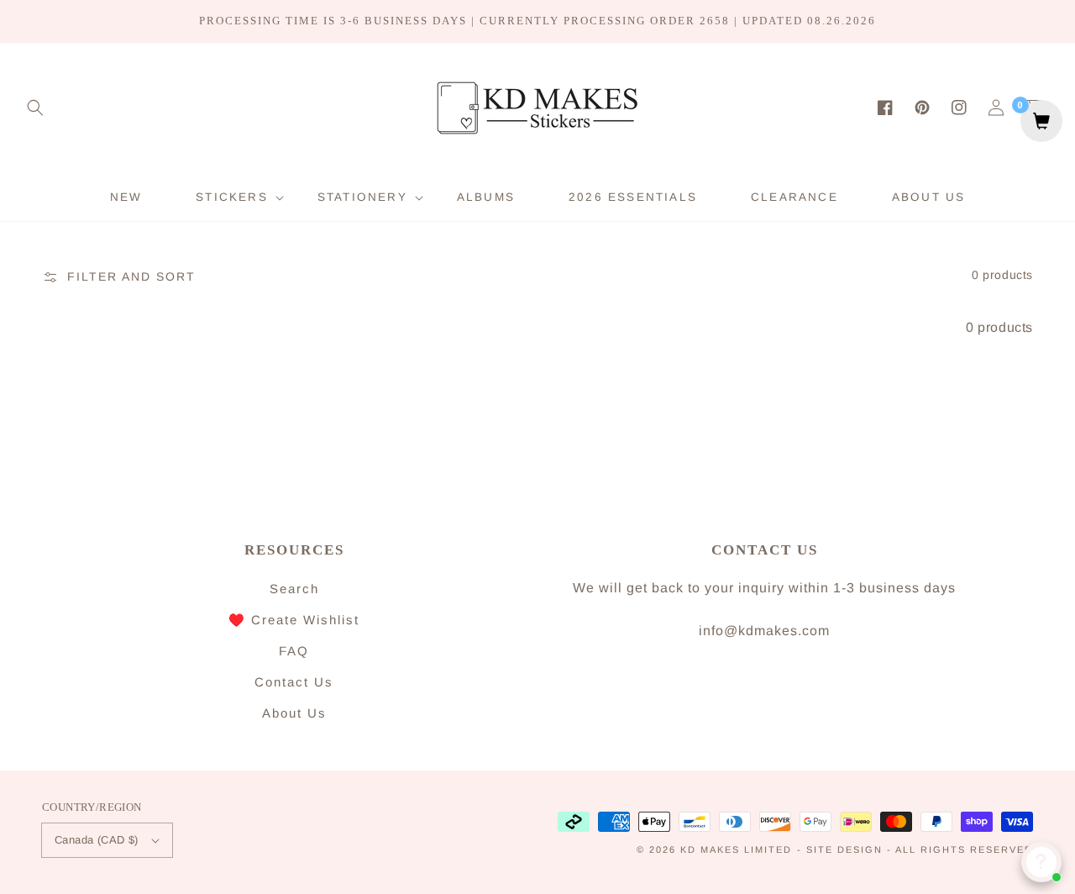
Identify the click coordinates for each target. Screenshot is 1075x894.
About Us (294, 713)
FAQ (294, 651)
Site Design (844, 849)
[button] (35, 107)
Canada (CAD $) (97, 840)
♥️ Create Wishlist (293, 620)
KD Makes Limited (736, 849)
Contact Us (293, 682)
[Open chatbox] (1041, 862)
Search (294, 588)
